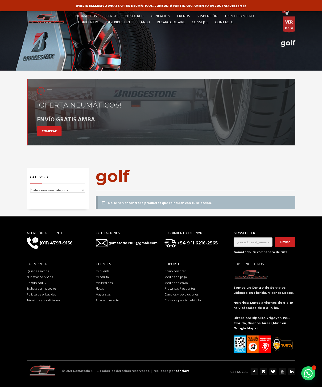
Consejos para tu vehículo (183, 300)
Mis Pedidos (104, 283)
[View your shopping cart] (287, 13)
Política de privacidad (42, 294)
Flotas (100, 288)
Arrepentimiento (107, 300)
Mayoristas (103, 294)
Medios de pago (176, 277)
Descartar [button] (237, 6)
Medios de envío (176, 283)
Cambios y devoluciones (181, 294)
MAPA (289, 24)
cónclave (183, 371)
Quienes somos (38, 271)
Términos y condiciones (43, 300)
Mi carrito (102, 277)
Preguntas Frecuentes (180, 288)
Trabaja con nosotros (41, 288)
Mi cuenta (103, 271)
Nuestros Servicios (40, 277)
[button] (308, 373)
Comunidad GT (37, 283)
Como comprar (175, 271)
